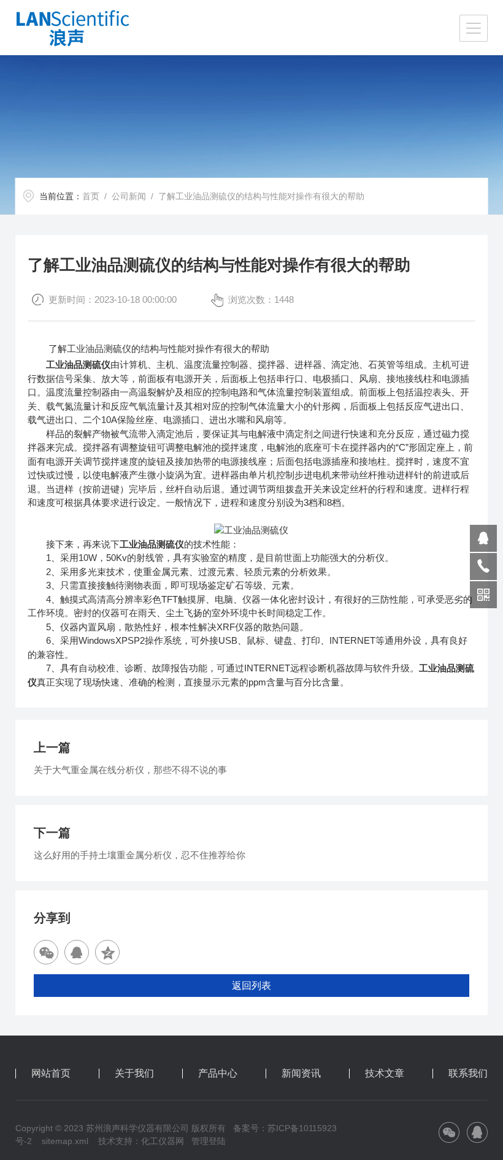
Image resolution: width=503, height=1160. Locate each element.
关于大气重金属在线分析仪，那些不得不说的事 (130, 770)
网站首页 (51, 1073)
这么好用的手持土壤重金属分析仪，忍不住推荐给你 (139, 855)
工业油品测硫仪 (78, 364)
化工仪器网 (162, 1141)
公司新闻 (129, 196)
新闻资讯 (301, 1073)
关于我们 (134, 1073)
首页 (90, 196)
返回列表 (251, 985)
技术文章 (384, 1073)
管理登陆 (208, 1141)
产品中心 (217, 1073)
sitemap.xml (65, 1141)
